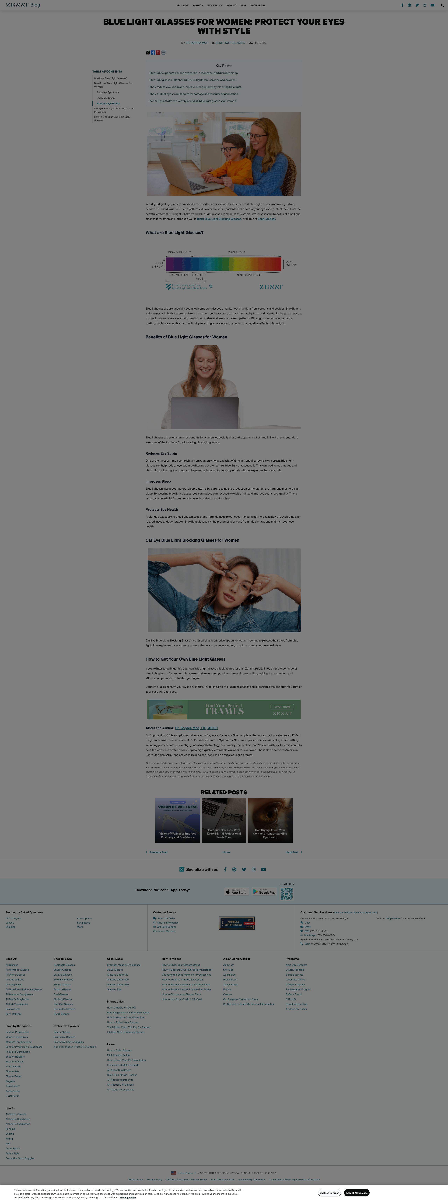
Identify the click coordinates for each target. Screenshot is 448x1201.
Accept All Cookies (357, 1192)
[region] (224, 1193)
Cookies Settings (329, 1192)
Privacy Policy (128, 1197)
